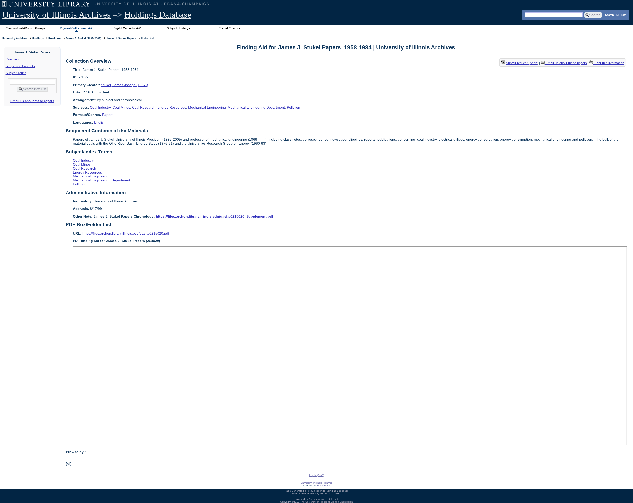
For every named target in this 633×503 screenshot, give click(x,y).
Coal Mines (121, 107)
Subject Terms (16, 73)
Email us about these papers (32, 101)
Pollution (293, 107)
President (54, 38)
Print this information (608, 63)
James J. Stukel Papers (121, 38)
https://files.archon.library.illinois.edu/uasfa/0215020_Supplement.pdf (214, 216)
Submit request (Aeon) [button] (522, 63)
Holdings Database (157, 15)
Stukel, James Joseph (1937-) (124, 85)
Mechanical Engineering (207, 107)
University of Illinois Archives (56, 15)
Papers (107, 115)
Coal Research (143, 107)
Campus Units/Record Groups (25, 28)
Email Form (323, 485)
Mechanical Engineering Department (256, 107)
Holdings (38, 38)
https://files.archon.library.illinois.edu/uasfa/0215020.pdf (125, 233)
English (100, 122)
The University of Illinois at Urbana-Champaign (326, 501)
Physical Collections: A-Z (76, 28)
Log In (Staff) (316, 475)
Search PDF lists (615, 14)
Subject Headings (178, 28)
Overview (12, 59)
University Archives (14, 38)
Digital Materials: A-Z (127, 28)
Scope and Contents (20, 66)
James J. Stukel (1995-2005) (83, 38)
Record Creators (229, 28)
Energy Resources (171, 107)
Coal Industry (100, 107)
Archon (313, 499)
